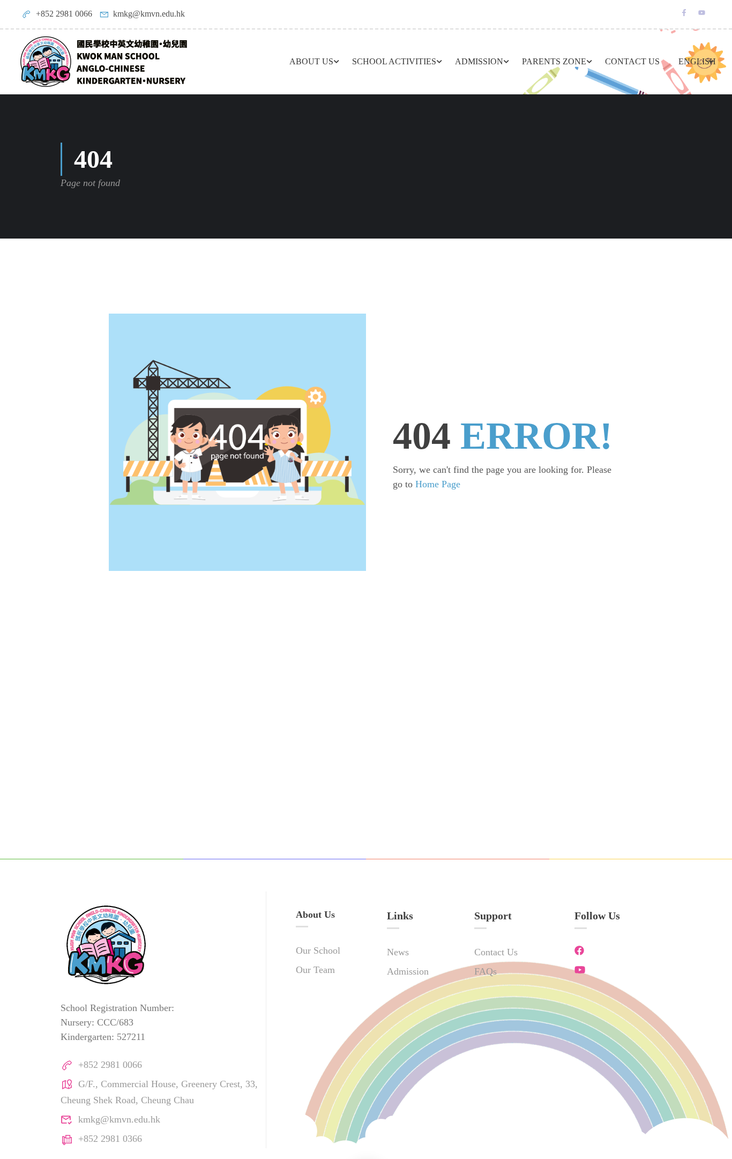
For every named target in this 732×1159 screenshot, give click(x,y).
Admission (408, 971)
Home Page (437, 484)
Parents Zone (554, 61)
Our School (318, 950)
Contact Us (632, 61)
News (398, 952)
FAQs (485, 971)
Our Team (315, 969)
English (697, 61)
